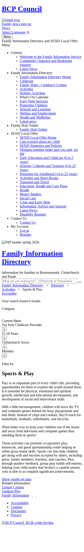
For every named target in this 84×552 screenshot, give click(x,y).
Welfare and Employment (38, 113)
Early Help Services (34, 101)
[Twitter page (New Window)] (32, 495)
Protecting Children (33, 105)
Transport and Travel (34, 182)
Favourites (9, 293)
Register (25, 234)
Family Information (15, 495)
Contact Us (23, 220)
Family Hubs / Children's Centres (43, 85)
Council (22, 9)
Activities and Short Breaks (39, 178)
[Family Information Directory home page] (28, 523)
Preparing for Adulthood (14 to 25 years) (48, 174)
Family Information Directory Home (45, 77)
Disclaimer (18, 511)
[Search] (80, 282)
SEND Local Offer (44, 174)
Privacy (16, 515)
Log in (24, 230)
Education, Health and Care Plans (43, 186)
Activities (26, 89)
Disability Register (33, 214)
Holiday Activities (32, 93)
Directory (57, 285)
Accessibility (20, 503)
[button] (42, 301)
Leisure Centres (13, 487)
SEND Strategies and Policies (41, 146)
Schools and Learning (35, 109)
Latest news (28, 121)
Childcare (26, 81)
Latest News (28, 69)
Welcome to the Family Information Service (50, 57)
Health (24, 190)
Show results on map (16, 479)
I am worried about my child (40, 142)
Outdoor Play (11, 491)
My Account (21, 230)
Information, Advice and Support (43, 206)
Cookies (16, 507)
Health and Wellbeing (35, 117)
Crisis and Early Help (35, 202)
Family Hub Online (29, 127)
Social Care (28, 198)
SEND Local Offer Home (38, 137)
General (46, 61)
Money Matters (30, 194)
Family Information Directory (41, 97)
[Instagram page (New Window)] (35, 495)
